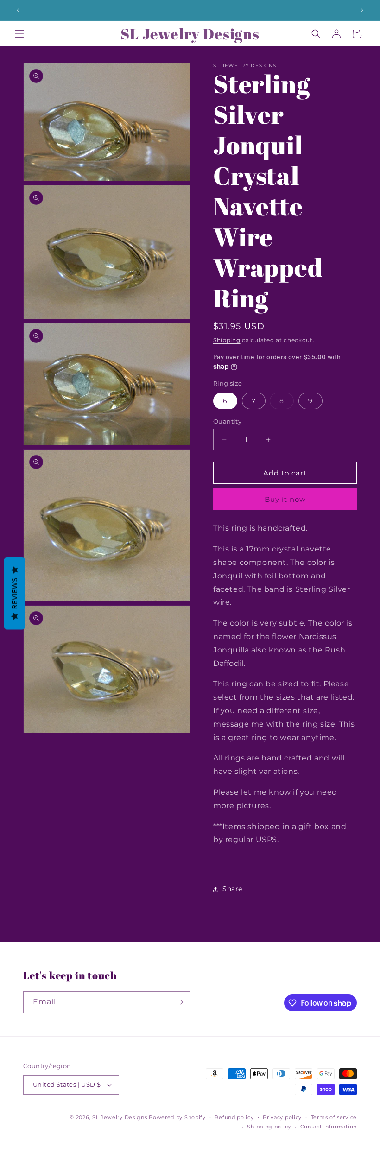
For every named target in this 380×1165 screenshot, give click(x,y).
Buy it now (285, 499)
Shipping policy (269, 1126)
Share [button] (232, 889)
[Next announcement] (362, 10)
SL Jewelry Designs (119, 1117)
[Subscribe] (179, 1002)
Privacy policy (282, 1117)
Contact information (328, 1126)
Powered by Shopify (177, 1117)
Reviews (14, 593)
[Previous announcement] (18, 10)
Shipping (227, 339)
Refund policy (234, 1117)
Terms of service (334, 1117)
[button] (19, 34)
